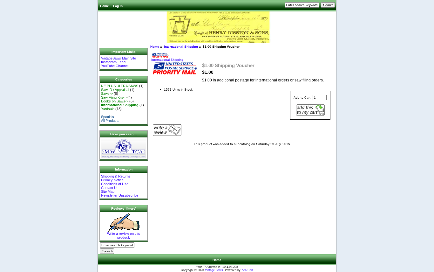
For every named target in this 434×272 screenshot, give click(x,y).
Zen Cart (247, 270)
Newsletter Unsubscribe (119, 195)
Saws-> (107, 93)
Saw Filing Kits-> (113, 97)
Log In (118, 6)
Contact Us (110, 188)
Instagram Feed (113, 62)
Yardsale (107, 109)
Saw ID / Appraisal (115, 90)
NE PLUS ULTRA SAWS (119, 86)
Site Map (107, 191)
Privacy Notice (112, 180)
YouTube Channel (114, 66)
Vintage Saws (214, 270)
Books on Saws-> (114, 101)
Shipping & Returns (116, 176)
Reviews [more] (123, 208)
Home (104, 6)
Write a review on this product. (123, 235)
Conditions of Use (114, 184)
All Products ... (112, 120)
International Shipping (181, 46)
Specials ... (109, 117)
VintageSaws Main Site (118, 58)
